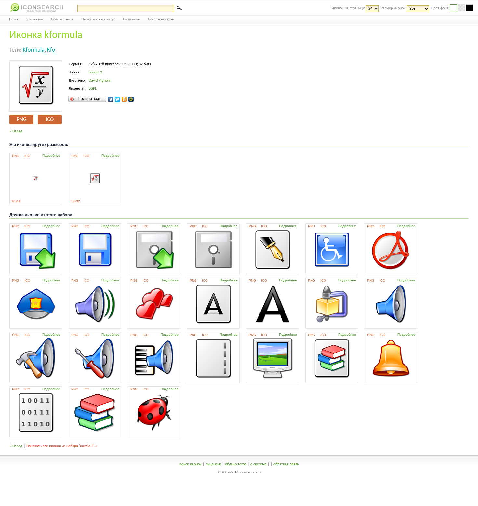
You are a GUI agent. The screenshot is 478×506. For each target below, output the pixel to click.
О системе (131, 19)
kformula (34, 50)
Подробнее (51, 155)
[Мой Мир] (131, 99)
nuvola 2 (95, 72)
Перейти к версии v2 (98, 19)
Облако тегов (62, 19)
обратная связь (286, 464)
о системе (258, 464)
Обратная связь (161, 19)
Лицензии (35, 19)
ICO (50, 119)
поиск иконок (190, 464)
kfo (51, 50)
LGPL (93, 89)
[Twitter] (117, 99)
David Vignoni (100, 81)
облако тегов (235, 464)
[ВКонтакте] (110, 99)
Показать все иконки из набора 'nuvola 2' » (61, 446)
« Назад (15, 131)
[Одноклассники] (124, 99)
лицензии (213, 464)
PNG (22, 119)
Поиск (14, 19)
